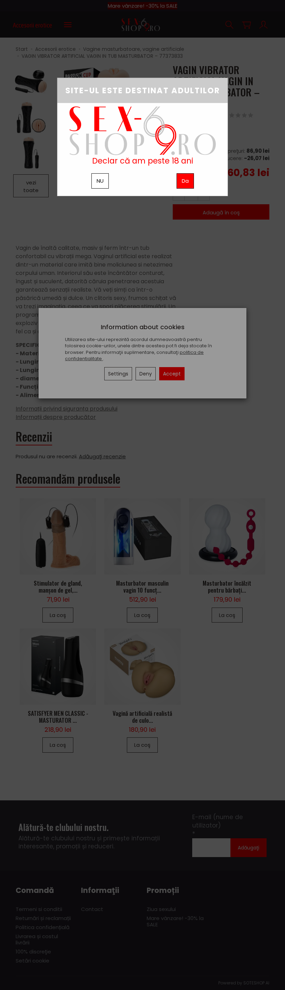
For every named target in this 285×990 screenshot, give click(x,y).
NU (100, 180)
